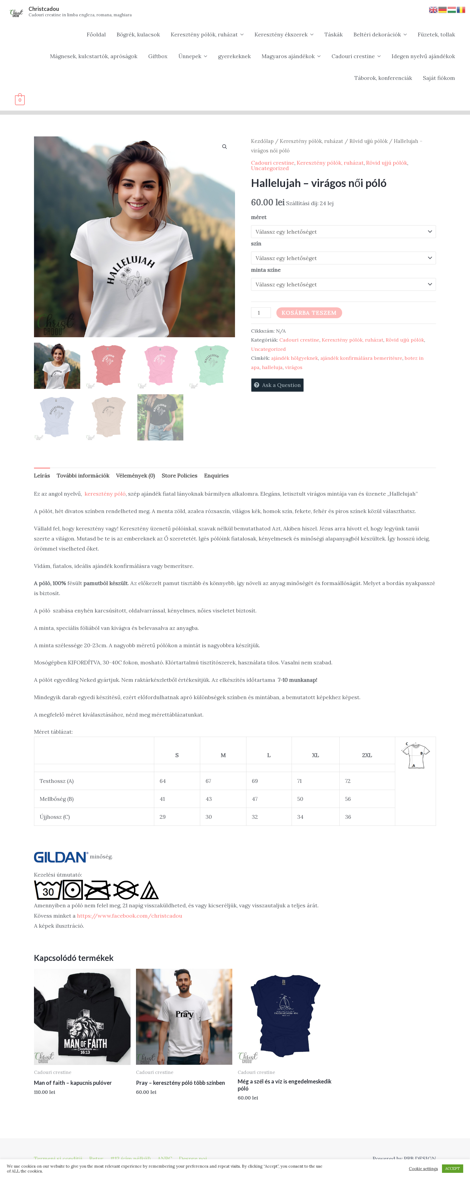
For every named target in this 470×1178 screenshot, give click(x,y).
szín (256, 243)
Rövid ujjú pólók (369, 141)
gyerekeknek (234, 56)
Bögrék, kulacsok (138, 34)
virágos (293, 367)
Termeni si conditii (58, 1158)
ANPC (164, 1158)
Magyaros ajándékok (288, 56)
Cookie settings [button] (423, 1168)
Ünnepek (189, 56)
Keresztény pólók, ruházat (204, 34)
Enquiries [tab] (216, 475)
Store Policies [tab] (179, 475)
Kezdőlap (262, 141)
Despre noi (193, 1158)
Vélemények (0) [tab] (135, 475)
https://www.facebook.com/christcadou (129, 915)
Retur (96, 1158)
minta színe (266, 269)
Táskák (333, 34)
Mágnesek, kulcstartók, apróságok (93, 56)
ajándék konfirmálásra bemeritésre (361, 358)
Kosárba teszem (309, 312)
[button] (225, 147)
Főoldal (96, 34)
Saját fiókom (439, 77)
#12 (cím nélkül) (130, 1158)
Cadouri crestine (353, 56)
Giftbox (158, 56)
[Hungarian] (452, 9)
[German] (442, 9)
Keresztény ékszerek (281, 34)
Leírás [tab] (42, 475)
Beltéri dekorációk (377, 34)
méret (259, 217)
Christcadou (44, 8)
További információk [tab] (83, 475)
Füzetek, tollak (436, 34)
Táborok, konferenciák (383, 77)
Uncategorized (270, 168)
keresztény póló (105, 493)
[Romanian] (461, 9)
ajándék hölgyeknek (294, 358)
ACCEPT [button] (452, 1168)
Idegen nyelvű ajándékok (423, 56)
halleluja (272, 367)
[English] (433, 9)
